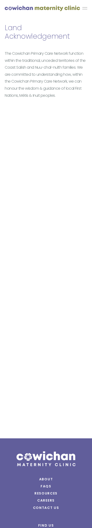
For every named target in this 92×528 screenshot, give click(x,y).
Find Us (46, 525)
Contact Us (46, 507)
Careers (46, 500)
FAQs (46, 486)
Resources (46, 493)
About (46, 479)
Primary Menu (84, 8)
